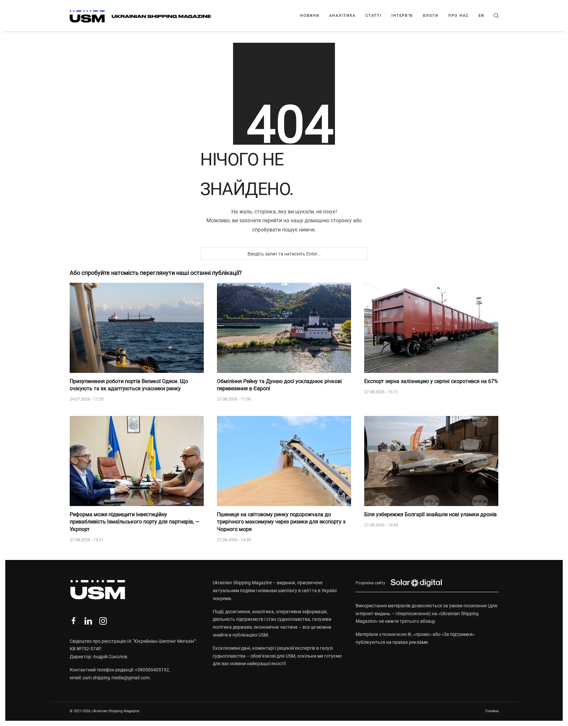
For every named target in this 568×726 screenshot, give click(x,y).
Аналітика (342, 15)
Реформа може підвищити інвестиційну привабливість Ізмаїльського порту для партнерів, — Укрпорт (135, 521)
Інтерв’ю (402, 15)
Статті (374, 15)
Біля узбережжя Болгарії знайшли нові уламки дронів (430, 514)
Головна (492, 711)
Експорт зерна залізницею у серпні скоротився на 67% (431, 381)
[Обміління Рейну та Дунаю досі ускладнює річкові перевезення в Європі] (284, 328)
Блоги (430, 15)
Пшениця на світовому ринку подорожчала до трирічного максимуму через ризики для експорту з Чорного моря (281, 521)
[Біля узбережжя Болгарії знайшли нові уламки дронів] (431, 461)
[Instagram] (103, 621)
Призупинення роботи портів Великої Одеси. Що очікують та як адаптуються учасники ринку (129, 385)
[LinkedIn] (88, 621)
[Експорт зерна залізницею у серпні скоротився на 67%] (431, 328)
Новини (310, 15)
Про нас (458, 15)
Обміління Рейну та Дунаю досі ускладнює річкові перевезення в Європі (279, 385)
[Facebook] (73, 621)
